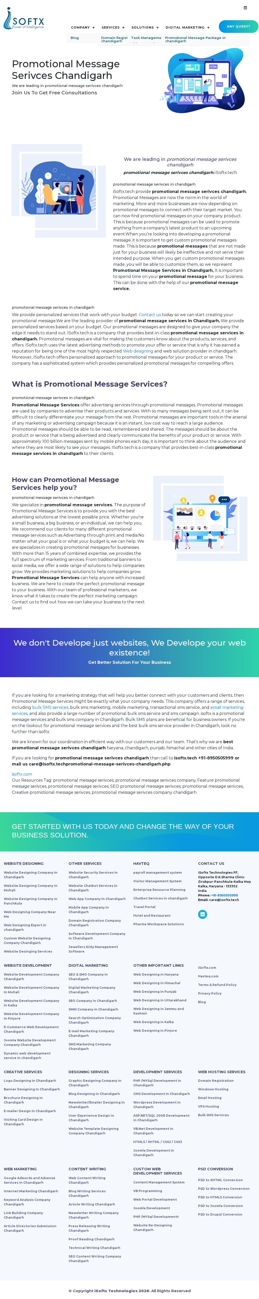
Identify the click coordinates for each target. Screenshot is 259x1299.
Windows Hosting (213, 1089)
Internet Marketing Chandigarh (31, 1191)
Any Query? (238, 26)
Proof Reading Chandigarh (92, 1239)
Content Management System (159, 1182)
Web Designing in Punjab (155, 992)
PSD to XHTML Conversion (220, 1180)
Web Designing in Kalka (153, 1022)
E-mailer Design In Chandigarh (30, 1111)
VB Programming (147, 1191)
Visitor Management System (157, 881)
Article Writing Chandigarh (92, 1204)
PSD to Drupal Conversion (220, 1214)
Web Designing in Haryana (156, 974)
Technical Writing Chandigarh (94, 1248)
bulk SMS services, (50, 707)
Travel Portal (144, 907)
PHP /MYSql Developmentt (156, 1217)
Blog (202, 1002)
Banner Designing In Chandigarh (32, 1089)
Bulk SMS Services (213, 1115)
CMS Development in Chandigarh (161, 1094)
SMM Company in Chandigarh (93, 1009)
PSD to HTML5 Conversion (220, 1197)
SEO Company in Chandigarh (93, 1001)
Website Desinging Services (28, 951)
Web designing (138, 351)
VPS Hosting (208, 1106)
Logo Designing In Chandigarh (30, 1081)
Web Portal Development (155, 1199)
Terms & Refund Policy (217, 985)
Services (111, 27)
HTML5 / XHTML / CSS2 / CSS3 (157, 1142)
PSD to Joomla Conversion (220, 1206)
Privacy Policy (210, 993)
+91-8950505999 (224, 895)
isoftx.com (22, 774)
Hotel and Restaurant (151, 915)
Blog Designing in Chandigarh (94, 1094)
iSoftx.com (207, 968)
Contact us (150, 314)
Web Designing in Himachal (156, 983)
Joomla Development (151, 1208)
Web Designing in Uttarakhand (159, 1000)
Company (80, 27)
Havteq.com (208, 976)
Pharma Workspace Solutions (158, 924)
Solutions (143, 27)
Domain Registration (216, 1081)
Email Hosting (210, 1098)
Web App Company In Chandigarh (97, 899)
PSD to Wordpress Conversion (224, 1189)
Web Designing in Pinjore (155, 1030)
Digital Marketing (185, 27)
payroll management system (157, 872)
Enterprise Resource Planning (159, 890)
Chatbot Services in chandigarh (160, 898)
